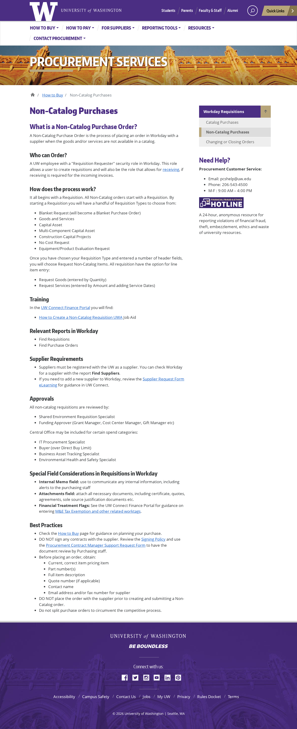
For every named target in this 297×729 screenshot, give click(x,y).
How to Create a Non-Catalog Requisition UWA (81, 317)
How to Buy (42, 28)
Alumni (232, 10)
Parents (187, 10)
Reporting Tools (160, 28)
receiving (171, 169)
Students (168, 10)
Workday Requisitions (223, 111)
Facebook (126, 677)
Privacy (183, 696)
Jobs (146, 696)
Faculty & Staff (210, 10)
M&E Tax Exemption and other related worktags (98, 511)
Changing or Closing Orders (230, 141)
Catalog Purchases (222, 122)
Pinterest (180, 677)
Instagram (148, 677)
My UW (163, 696)
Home (33, 94)
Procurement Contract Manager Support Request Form (95, 545)
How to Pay (78, 28)
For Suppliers (116, 28)
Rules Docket (209, 696)
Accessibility (64, 696)
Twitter (137, 677)
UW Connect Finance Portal (65, 307)
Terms (233, 696)
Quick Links (275, 10)
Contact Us (126, 696)
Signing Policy (153, 539)
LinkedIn (169, 677)
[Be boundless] (148, 646)
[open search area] (252, 10)
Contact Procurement (58, 38)
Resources (199, 28)
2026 (120, 713)
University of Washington (45, 10)
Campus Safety (95, 696)
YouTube (158, 677)
